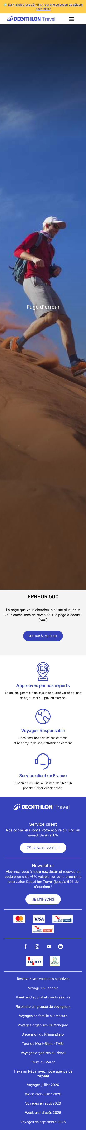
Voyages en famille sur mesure (43, 1016)
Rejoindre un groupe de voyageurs (43, 1006)
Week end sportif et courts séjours (43, 997)
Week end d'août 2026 (43, 1112)
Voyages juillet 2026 (43, 1085)
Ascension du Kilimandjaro (43, 1034)
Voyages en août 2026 (43, 1103)
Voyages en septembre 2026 (43, 1122)
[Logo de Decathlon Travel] (31, 18)
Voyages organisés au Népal (43, 1053)
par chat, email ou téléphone (42, 788)
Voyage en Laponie (43, 988)
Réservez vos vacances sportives (43, 979)
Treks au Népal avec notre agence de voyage (43, 1073)
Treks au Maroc (43, 1062)
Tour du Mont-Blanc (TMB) (43, 1043)
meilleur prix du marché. (49, 698)
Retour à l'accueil (43, 636)
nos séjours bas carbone (50, 738)
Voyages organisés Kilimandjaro (43, 1025)
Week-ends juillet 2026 (43, 1094)
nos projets (24, 743)
